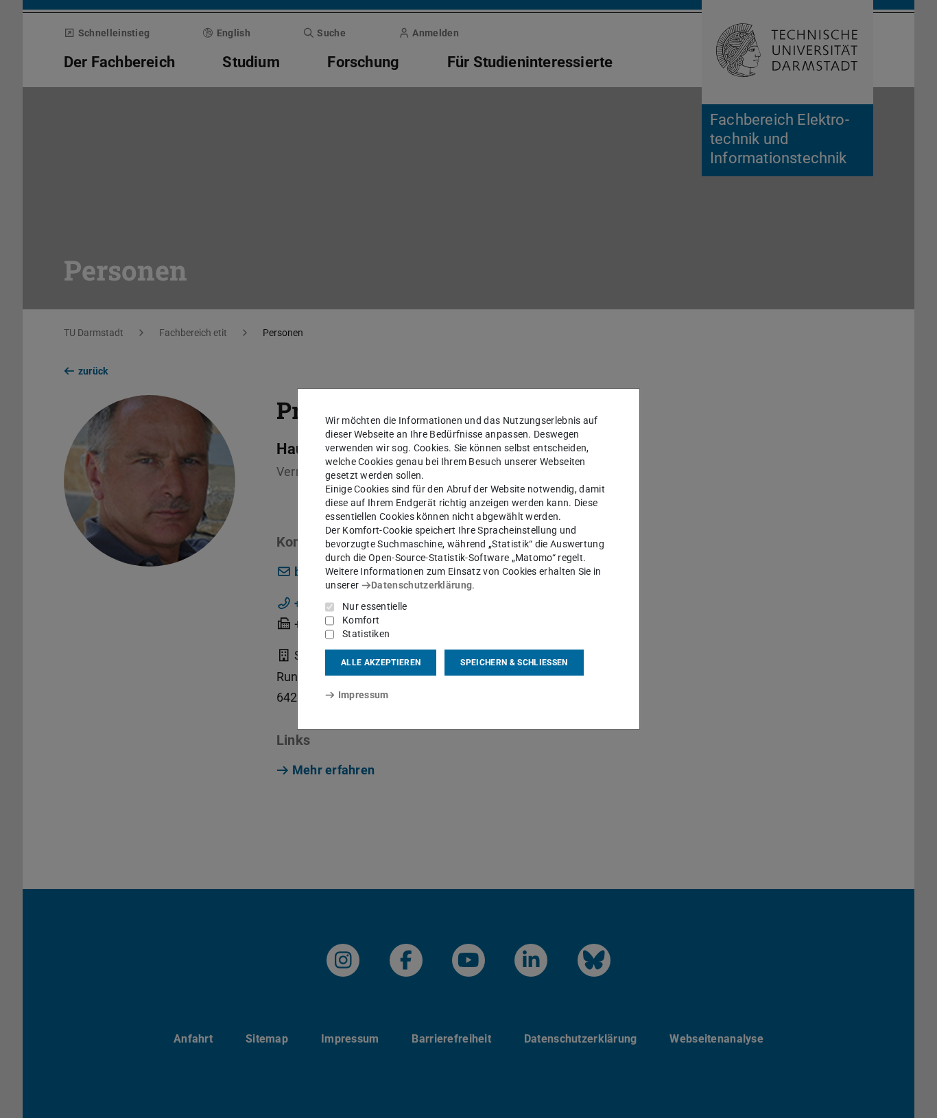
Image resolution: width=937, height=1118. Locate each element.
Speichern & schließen (513, 662)
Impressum (363, 694)
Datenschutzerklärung (421, 585)
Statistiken (366, 633)
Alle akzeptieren (380, 662)
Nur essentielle (374, 606)
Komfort (360, 620)
